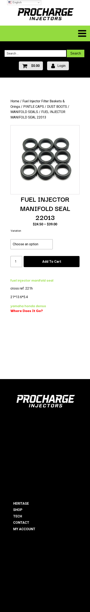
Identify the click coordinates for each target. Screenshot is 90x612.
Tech (17, 516)
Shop (17, 510)
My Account (24, 529)
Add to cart (51, 262)
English (17, 2)
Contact (21, 523)
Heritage (21, 503)
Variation (16, 230)
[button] (31, 65)
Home (14, 101)
